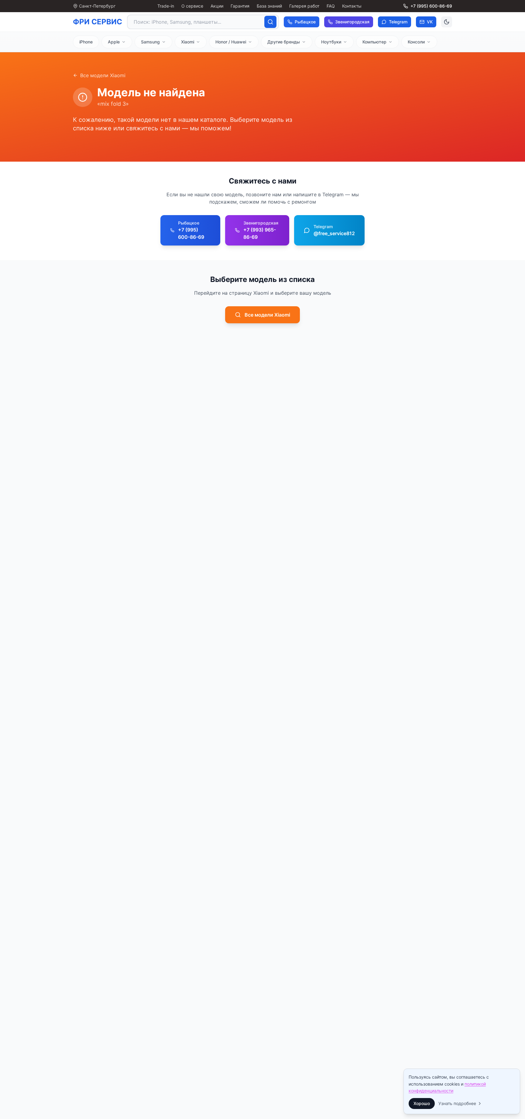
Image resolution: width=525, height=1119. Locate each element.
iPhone (86, 41)
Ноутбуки (331, 41)
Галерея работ (304, 6)
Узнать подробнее (457, 1103)
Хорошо (421, 1103)
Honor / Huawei (230, 41)
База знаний (269, 6)
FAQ (331, 6)
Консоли (416, 41)
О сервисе (192, 6)
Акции (217, 6)
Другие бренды (283, 41)
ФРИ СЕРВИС (97, 21)
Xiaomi (187, 41)
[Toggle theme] (446, 21)
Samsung (150, 41)
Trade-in (165, 6)
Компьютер (374, 41)
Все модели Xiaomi (102, 75)
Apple (114, 41)
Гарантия (240, 6)
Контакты (352, 6)
